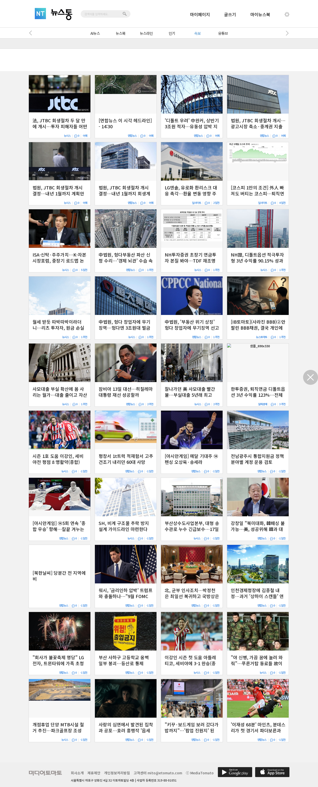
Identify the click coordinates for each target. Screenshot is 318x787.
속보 (197, 33)
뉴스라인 (146, 33)
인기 (172, 33)
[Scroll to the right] (286, 33)
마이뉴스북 (260, 14)
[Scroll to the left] (32, 33)
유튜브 (223, 33)
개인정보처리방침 (117, 772)
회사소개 (77, 772)
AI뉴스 (95, 33)
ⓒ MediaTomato (200, 772)
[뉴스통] (61, 14)
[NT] (40, 13)
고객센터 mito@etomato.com (158, 772)
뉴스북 (120, 33)
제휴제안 (93, 772)
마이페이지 (200, 14)
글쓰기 (230, 14)
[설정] (286, 14)
